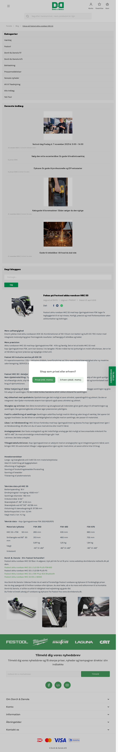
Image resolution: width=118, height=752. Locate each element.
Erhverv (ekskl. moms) (70, 379)
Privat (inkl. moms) (44, 379)
